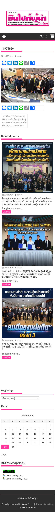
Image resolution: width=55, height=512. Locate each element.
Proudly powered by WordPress (17, 504)
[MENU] (52, 36)
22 (50, 438)
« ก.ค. (3, 454)
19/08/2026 (8, 267)
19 (27, 438)
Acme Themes (29, 507)
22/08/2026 (8, 195)
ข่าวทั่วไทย (6, 212)
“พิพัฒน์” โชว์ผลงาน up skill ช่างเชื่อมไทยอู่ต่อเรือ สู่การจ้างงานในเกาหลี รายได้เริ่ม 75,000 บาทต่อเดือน (14, 121)
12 (27, 433)
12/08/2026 (8, 340)
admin (19, 56)
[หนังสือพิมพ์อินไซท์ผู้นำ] (4, 36)
